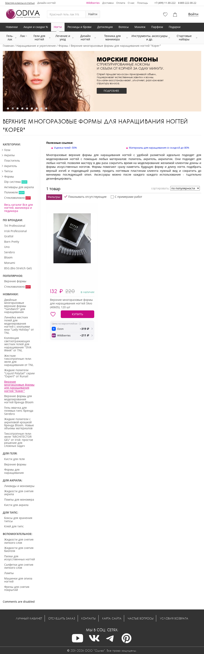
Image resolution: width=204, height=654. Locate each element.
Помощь (142, 3)
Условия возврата (174, 618)
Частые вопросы (141, 618)
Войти (193, 14)
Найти (92, 14)
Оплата (120, 3)
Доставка (108, 3)
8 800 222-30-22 (187, 3)
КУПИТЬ (77, 314)
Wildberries (93, 3)
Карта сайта (112, 618)
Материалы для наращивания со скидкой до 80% (159, 147)
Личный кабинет (29, 618)
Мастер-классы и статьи (20, 3)
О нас (131, 3)
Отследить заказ (61, 618)
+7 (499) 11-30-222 (165, 3)
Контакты (88, 618)
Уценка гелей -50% (65, 147)
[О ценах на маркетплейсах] (79, 323)
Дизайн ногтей (46, 3)
